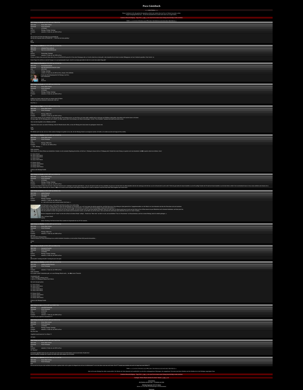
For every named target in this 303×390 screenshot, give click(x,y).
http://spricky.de (45, 195)
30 (172, 20)
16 (150, 20)
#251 (32, 174)
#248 (32, 246)
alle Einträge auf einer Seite (146, 382)
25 (164, 20)
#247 (32, 262)
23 (161, 20)
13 (145, 20)
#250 (32, 190)
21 (158, 20)
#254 (32, 84)
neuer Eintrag (151, 380)
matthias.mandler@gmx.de (48, 264)
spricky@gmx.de (45, 193)
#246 (32, 305)
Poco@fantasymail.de (46, 65)
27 (167, 20)
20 (156, 20)
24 (163, 20)
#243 (32, 357)
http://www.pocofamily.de (51, 36)
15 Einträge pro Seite (159, 382)
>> (176, 20)
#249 (32, 224)
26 (166, 20)
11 (142, 20)
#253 (32, 106)
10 (141, 20)
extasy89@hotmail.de (46, 307)
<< (131, 20)
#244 (32, 340)
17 (152, 20)
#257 (32, 22)
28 (169, 20)
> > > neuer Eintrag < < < (151, 10)
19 (155, 20)
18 (153, 20)
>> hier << (144, 17)
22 (160, 20)
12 (144, 20)
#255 (32, 63)
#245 (32, 320)
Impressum (151, 389)
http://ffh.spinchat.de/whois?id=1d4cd (50, 67)
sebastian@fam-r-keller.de (47, 48)
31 (174, 20)
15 (149, 20)
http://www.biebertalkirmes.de (48, 49)
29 (171, 20)
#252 (32, 135)
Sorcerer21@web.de (46, 248)
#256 (32, 45)
